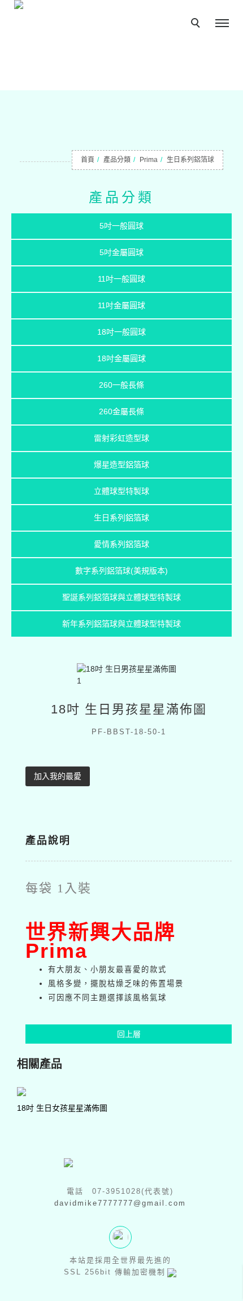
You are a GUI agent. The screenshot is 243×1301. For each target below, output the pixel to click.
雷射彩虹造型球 (121, 438)
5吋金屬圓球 (121, 252)
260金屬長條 (121, 411)
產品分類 (117, 160)
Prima (149, 160)
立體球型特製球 (121, 491)
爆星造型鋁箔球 (121, 464)
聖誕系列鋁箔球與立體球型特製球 (121, 597)
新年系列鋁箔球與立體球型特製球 (121, 623)
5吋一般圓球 (121, 225)
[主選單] (222, 23)
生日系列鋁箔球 (190, 160)
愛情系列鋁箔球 (121, 544)
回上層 (129, 1034)
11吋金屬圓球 (121, 305)
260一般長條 (121, 384)
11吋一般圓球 (121, 278)
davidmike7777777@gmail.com (120, 1203)
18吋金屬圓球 (121, 358)
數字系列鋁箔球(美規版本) (121, 570)
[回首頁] (49, 6)
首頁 (87, 160)
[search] (197, 24)
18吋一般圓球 (121, 331)
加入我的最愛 (57, 776)
